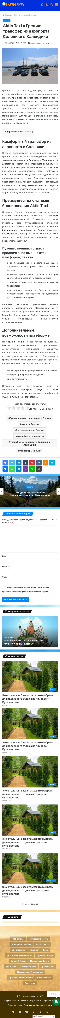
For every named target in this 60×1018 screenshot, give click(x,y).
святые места (44, 977)
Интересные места (38, 939)
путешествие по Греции (30, 430)
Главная (8, 15)
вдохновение (18, 950)
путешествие (47, 966)
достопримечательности (19, 955)
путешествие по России (21, 977)
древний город (18, 961)
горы (45, 950)
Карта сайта (35, 1000)
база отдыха (42, 944)
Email (5, 566)
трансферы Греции (30, 450)
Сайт (4, 577)
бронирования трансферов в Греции (30, 418)
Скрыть (28, 132)
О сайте (24, 1000)
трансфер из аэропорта (30, 436)
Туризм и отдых (21, 15)
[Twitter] (12, 462)
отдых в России (28, 966)
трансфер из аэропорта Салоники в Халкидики (30, 443)
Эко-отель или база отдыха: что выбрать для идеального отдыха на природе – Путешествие (27, 699)
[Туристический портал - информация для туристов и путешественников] (13, 4)
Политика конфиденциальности (38, 1005)
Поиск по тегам (15, 1005)
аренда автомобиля (21, 944)
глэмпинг (34, 950)
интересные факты (39, 961)
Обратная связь (50, 1000)
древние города (45, 955)
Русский (39, 1016)
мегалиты (11, 966)
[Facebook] (5, 462)
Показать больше (30, 904)
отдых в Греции (30, 424)
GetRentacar (18, 939)
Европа (32, 15)
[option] (30, 491)
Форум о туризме (11, 1000)
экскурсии (30, 983)
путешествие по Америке (30, 972)
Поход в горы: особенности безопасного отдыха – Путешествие (30, 494)
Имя (5, 556)
